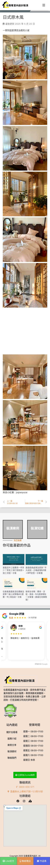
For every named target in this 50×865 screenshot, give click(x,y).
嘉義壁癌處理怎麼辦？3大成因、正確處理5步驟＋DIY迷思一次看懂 (36, 570)
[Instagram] (25, 801)
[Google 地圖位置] (31, 801)
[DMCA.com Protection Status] (25, 711)
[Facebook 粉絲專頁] (18, 801)
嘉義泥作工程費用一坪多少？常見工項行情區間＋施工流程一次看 (13, 570)
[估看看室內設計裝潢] (15, 5)
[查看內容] (13, 559)
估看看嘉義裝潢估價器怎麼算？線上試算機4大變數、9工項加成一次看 (13, 594)
